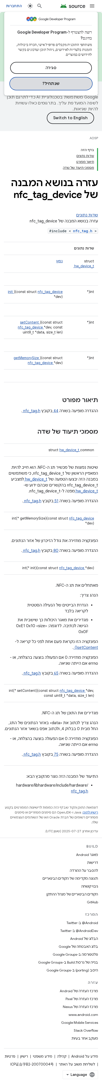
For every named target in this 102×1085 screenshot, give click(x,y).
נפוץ (59, 261)
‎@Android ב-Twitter (82, 923)
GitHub (92, 902)
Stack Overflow (86, 1030)
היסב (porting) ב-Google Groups (72, 970)
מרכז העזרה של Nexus (80, 1007)
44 (55, 410)
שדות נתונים (87, 215)
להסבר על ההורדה (84, 870)
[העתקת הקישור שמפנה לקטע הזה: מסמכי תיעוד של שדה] (31, 432)
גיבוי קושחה (89, 886)
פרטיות (10, 1056)
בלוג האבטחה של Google (78, 946)
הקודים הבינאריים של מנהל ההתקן (72, 894)
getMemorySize (27, 358)
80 (55, 550)
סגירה (51, 67)
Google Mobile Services (79, 1022)
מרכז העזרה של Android (79, 991)
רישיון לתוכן (90, 812)
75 (55, 754)
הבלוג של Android (84, 938)
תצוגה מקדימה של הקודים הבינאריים (70, 878)
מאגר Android (87, 854)
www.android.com (83, 1014)
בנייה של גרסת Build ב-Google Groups (68, 962)
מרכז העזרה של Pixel (82, 999)
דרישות (92, 862)
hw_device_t (83, 266)
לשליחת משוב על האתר (77, 1064)
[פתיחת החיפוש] (40, 6)
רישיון (24, 1056)
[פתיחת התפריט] (92, 6)
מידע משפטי (42, 1056)
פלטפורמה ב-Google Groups (75, 954)
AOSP (94, 138)
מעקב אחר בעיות (85, 1038)
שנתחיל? (51, 83)
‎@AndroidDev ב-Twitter (79, 931)
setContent (30, 322)
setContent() (86, 647)
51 (55, 501)
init (11, 292)
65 (55, 673)
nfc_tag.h (84, 231)
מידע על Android (84, 1056)
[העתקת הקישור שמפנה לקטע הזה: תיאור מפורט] (56, 401)
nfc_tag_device (50, 292)
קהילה (61, 1056)
